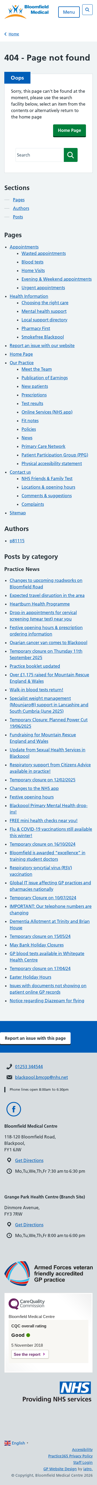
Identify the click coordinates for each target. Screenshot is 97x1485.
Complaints (33, 504)
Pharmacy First (36, 328)
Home (14, 34)
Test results (32, 403)
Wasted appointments (44, 253)
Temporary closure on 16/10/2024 (42, 844)
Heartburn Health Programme (40, 604)
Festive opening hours (32, 797)
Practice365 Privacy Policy (70, 1456)
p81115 (17, 540)
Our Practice (22, 362)
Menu (69, 12)
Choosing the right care (45, 302)
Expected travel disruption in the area (47, 595)
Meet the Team (37, 369)
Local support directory (44, 319)
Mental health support (44, 311)
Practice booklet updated (35, 666)
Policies (29, 429)
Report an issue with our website (42, 345)
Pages (19, 199)
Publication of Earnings (45, 377)
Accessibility (82, 1449)
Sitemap (18, 512)
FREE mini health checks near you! (44, 820)
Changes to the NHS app (34, 788)
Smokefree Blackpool (43, 337)
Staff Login (83, 1462)
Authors (21, 208)
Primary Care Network (43, 446)
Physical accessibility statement (52, 463)
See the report (27, 1354)
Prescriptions (34, 395)
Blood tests (32, 262)
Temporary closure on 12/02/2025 (42, 779)
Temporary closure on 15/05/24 (40, 936)
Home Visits (33, 270)
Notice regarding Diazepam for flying (47, 1000)
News (27, 437)
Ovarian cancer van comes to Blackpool (48, 642)
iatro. (88, 1469)
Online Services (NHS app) (47, 412)
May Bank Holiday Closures (37, 945)
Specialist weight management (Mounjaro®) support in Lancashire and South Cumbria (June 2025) (49, 705)
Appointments (24, 247)
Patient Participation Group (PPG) (55, 455)
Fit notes (30, 420)
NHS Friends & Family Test (47, 478)
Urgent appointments (43, 287)
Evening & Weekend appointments (57, 279)
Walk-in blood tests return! (36, 689)
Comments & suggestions (47, 495)
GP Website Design (60, 1469)
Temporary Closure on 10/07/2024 (43, 897)
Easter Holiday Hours (30, 977)
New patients (35, 386)
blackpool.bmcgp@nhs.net (41, 1077)
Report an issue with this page (35, 1038)
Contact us (20, 472)
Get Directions (29, 1160)
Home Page (69, 130)
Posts (18, 217)
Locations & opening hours (48, 487)
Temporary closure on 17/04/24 (40, 968)
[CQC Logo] (27, 1308)
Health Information (29, 296)
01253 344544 (29, 1066)
